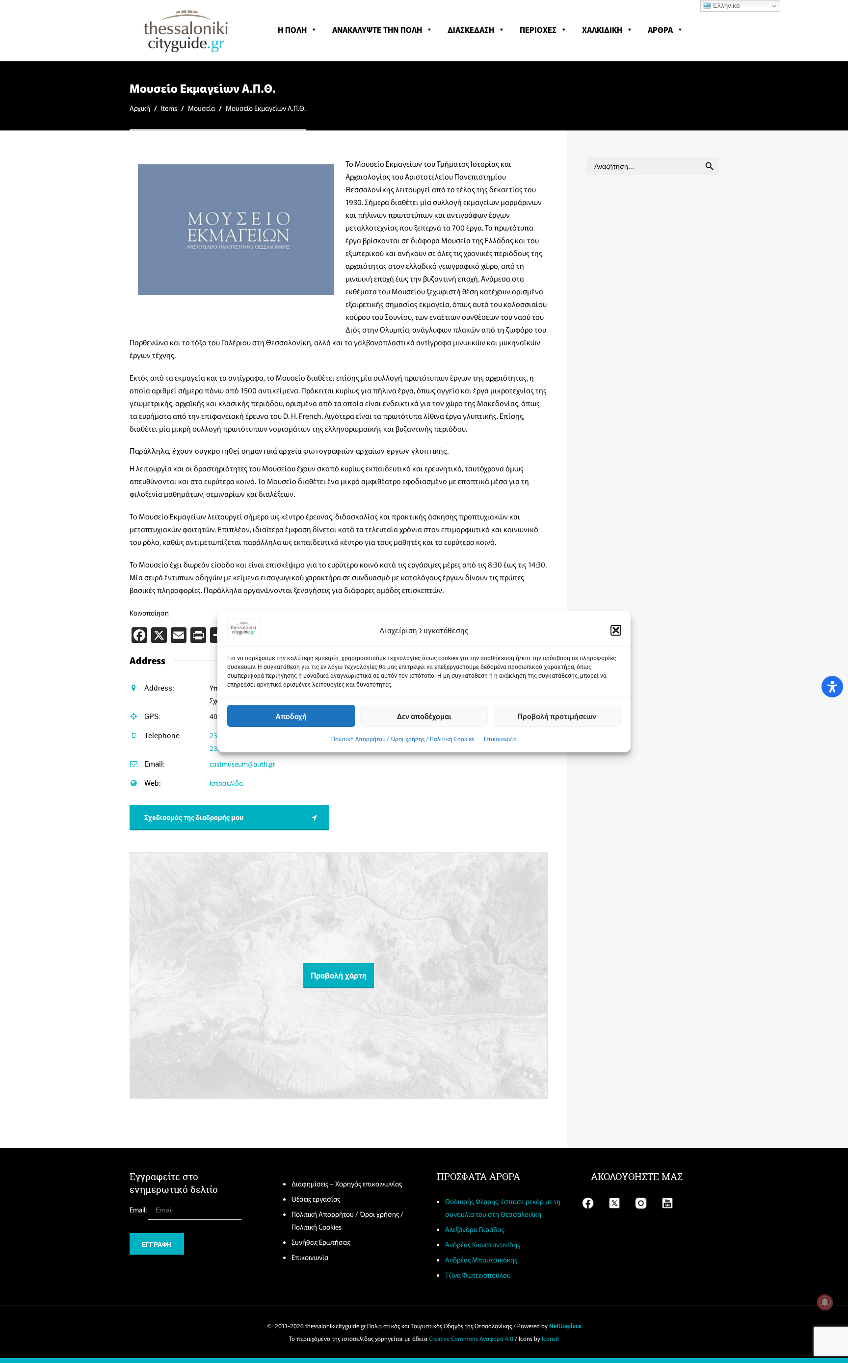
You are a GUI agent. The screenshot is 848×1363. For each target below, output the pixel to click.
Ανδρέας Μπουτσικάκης (481, 1259)
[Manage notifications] (825, 1302)
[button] (616, 630)
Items (169, 108)
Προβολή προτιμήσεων (557, 715)
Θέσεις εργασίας (316, 1199)
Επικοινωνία (500, 738)
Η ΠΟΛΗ (292, 29)
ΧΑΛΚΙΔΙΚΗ (602, 29)
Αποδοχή (291, 715)
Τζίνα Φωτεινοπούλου (478, 1275)
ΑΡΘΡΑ (660, 29)
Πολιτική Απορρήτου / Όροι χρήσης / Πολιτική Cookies (402, 738)
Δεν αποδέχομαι (424, 715)
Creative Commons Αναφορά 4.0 (471, 1338)
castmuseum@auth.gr (242, 764)
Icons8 (550, 1338)
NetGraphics (565, 1326)
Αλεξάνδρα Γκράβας (474, 1229)
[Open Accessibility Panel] (832, 686)
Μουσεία (201, 108)
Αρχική (140, 108)
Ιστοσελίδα (226, 783)
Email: (139, 1209)
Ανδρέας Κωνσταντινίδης (482, 1244)
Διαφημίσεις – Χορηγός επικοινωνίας (347, 1183)
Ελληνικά (725, 5)
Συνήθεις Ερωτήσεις (321, 1242)
